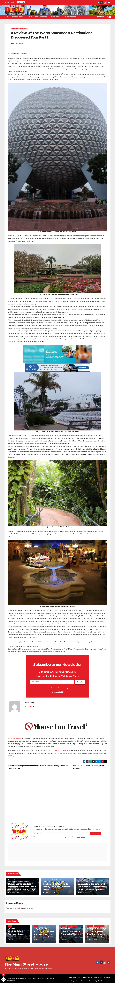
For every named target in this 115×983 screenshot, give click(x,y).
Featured (13, 28)
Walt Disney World (23, 28)
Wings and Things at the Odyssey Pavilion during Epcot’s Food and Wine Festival (96, 934)
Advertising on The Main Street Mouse (78, 981)
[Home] (7, 17)
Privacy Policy (93, 981)
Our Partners (70, 17)
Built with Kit (58, 692)
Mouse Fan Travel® (14, 738)
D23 (9, 881)
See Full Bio (28, 706)
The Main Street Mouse (26, 964)
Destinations (18, 17)
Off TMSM (91, 881)
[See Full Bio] (33, 706)
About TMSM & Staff (74, 977)
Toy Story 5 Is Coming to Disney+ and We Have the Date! (56, 887)
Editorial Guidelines (87, 977)
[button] (94, 17)
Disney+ (14, 881)
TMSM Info (55, 17)
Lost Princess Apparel (104, 981)
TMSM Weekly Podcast (38, 17)
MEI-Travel (84, 753)
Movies (26, 881)
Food (86, 881)
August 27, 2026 (15, 892)
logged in (17, 908)
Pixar (62, 881)
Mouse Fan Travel (60, 750)
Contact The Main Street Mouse (101, 977)
